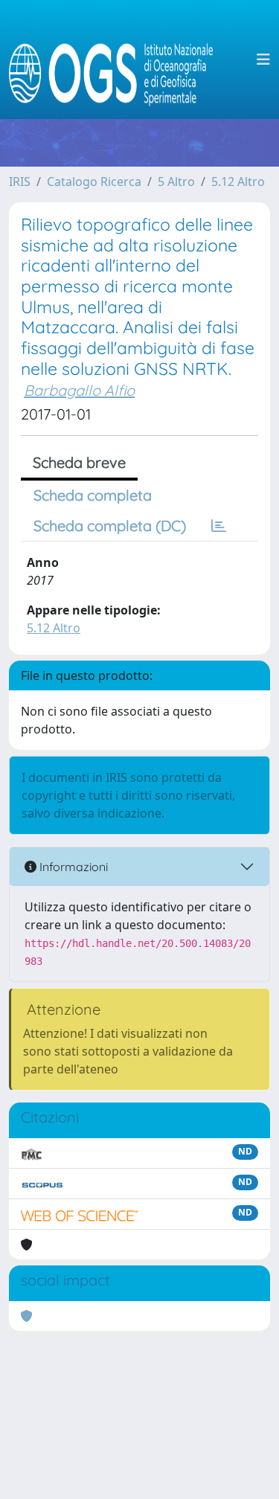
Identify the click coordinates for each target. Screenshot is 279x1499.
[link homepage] (117, 59)
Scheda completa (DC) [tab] (109, 525)
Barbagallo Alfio (79, 390)
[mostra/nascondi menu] (263, 59)
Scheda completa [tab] (92, 495)
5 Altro (176, 181)
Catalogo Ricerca (94, 181)
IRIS (20, 181)
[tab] (219, 526)
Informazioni (72, 866)
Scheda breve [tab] (79, 462)
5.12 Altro (238, 181)
